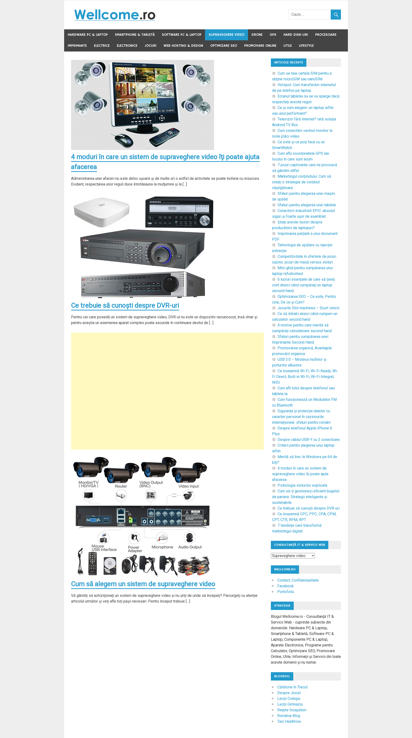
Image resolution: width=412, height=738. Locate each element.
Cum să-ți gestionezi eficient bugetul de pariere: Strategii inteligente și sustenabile (305, 497)
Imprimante (77, 45)
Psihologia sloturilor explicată (302, 485)
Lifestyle (306, 45)
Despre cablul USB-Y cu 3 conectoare (309, 439)
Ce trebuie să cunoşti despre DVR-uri (125, 305)
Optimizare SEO (223, 45)
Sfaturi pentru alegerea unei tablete (307, 205)
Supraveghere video (226, 34)
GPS (273, 34)
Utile (287, 45)
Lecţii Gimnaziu (290, 704)
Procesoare (325, 34)
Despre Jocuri (289, 693)
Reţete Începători (291, 710)
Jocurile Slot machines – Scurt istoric (309, 308)
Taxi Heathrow (289, 721)
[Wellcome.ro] (114, 20)
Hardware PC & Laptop (88, 34)
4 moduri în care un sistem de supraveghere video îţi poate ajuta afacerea (300, 474)
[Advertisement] (167, 391)
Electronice (127, 45)
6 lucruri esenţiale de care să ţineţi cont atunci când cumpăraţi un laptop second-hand (303, 285)
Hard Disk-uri (295, 34)
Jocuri (150, 45)
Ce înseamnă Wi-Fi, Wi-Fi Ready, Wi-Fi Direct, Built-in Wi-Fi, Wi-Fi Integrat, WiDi (305, 377)
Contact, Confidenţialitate (298, 580)
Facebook (285, 586)
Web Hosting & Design (183, 45)
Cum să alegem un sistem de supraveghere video (143, 584)
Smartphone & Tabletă (135, 34)
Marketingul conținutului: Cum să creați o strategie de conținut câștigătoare (301, 182)
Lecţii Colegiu (288, 698)
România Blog (288, 715)
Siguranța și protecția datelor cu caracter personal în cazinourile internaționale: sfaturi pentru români (301, 417)
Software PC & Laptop (181, 34)
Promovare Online (260, 45)
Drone (257, 34)
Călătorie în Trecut (292, 687)
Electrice (102, 45)
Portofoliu (285, 591)
